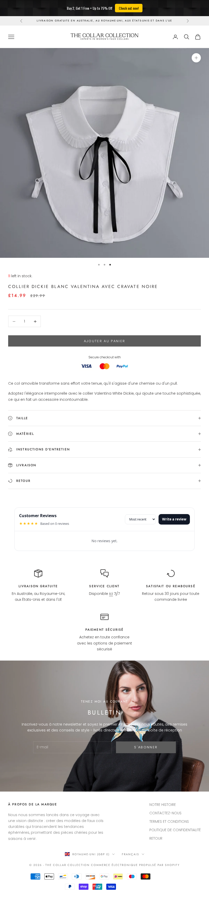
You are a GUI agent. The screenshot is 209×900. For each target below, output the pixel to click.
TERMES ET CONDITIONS (169, 821)
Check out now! (129, 8)
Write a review (174, 519)
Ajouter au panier (104, 341)
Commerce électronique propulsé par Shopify (135, 865)
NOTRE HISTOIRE (162, 804)
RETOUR (155, 838)
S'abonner (146, 747)
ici (111, 593)
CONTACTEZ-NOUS (165, 813)
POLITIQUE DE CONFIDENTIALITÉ (175, 829)
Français (130, 854)
